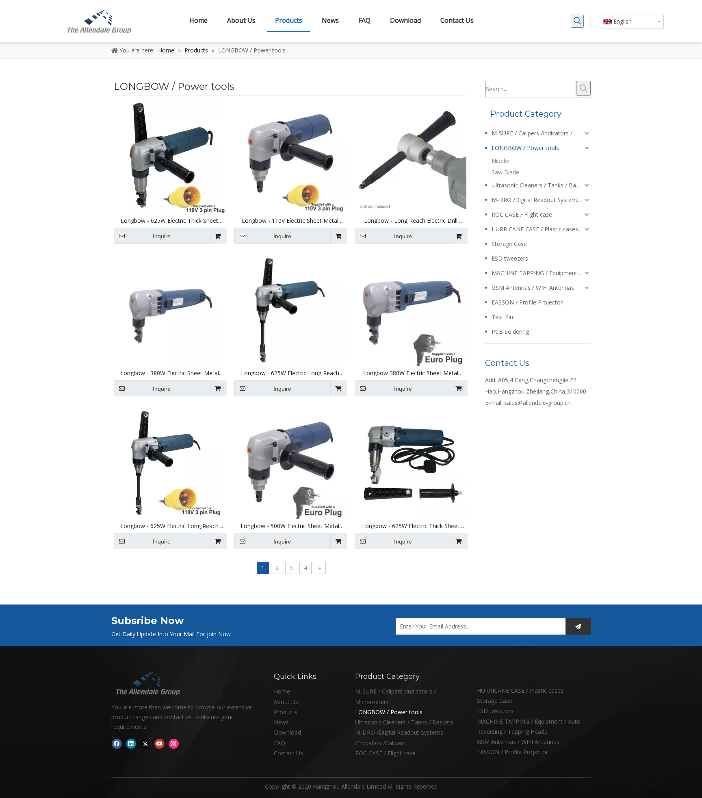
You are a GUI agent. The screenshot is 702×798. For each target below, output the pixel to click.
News (281, 722)
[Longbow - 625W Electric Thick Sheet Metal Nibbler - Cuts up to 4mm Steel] (410, 463)
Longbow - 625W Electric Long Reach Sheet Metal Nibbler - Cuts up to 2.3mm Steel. (290, 373)
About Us (286, 702)
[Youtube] (159, 743)
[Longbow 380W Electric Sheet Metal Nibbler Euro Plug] (410, 310)
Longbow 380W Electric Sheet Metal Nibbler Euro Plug (410, 373)
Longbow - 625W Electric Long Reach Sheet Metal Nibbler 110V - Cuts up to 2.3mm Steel (169, 526)
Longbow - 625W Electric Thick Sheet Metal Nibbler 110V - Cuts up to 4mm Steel (170, 221)
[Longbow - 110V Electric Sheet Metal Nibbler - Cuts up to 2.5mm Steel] (290, 157)
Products (285, 712)
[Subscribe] (578, 626)
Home (282, 691)
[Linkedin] (131, 743)
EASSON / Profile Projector (527, 302)
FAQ (279, 743)
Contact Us (288, 753)
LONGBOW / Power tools (525, 148)
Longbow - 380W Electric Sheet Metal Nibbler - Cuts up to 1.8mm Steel (169, 373)
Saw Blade (505, 172)
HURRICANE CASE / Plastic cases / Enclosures (541, 229)
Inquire (162, 236)
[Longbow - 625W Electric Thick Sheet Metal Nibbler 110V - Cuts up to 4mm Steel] (169, 157)
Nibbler (501, 161)
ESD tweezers (510, 258)
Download (287, 732)
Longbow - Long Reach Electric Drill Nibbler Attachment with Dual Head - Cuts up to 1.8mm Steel (410, 221)
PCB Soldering (510, 331)
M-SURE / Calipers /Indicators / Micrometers (541, 133)
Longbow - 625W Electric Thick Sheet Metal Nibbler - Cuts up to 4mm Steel (410, 526)
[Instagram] (174, 743)
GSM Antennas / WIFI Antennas (533, 287)
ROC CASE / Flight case (522, 214)
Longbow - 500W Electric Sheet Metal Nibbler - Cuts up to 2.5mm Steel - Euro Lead (290, 526)
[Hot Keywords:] (577, 21)
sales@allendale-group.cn (537, 403)
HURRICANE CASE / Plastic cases (520, 690)
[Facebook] (117, 743)
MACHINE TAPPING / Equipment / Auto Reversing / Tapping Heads (541, 273)
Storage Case (509, 244)
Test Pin (502, 317)
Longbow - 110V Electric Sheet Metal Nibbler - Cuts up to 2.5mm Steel (290, 221)
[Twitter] (145, 743)
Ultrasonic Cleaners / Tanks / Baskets (541, 185)
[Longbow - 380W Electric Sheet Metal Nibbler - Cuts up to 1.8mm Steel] (169, 310)
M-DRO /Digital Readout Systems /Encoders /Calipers (541, 200)
